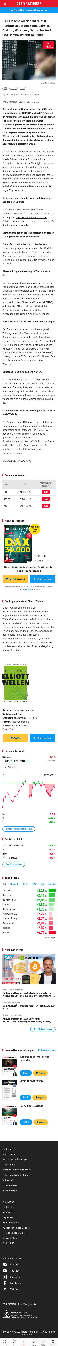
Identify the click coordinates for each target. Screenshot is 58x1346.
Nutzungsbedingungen (15, 1159)
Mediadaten (8, 1148)
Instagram (15, 1276)
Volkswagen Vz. (9, 913)
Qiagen (5, 932)
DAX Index (7, 757)
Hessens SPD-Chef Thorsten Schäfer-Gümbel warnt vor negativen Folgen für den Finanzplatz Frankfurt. (28, 221)
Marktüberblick (10, 1222)
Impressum (8, 1153)
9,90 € (25, 1097)
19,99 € (25, 1072)
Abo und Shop (9, 1238)
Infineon (6, 927)
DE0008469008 (20, 760)
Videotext (7, 1180)
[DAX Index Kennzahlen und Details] (29, 794)
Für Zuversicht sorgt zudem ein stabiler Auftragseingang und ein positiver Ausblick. (26, 309)
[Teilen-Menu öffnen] (43, 1342)
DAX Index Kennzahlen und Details (19, 828)
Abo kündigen (9, 1190)
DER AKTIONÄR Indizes (14, 1232)
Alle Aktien (8, 1201)
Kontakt (14, 1264)
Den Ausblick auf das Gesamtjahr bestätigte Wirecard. (28, 360)
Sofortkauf (21, 579)
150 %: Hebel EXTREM (31, 1105)
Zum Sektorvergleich (14, 864)
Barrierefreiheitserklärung (16, 1169)
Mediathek (8, 1206)
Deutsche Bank (9, 909)
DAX (5, 88)
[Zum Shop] (14, 1342)
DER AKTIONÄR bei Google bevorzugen (20, 102)
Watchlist (11, 767)
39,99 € (26, 1122)
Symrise (6, 904)
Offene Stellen (10, 1185)
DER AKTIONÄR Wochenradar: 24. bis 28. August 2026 (28, 1007)
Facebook (15, 1282)
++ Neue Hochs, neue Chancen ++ (29, 10)
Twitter (14, 1289)
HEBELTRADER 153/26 (31, 1081)
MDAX (22, 88)
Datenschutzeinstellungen (16, 1174)
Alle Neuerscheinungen (47, 1050)
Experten (7, 1217)
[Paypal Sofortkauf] (15, 738)
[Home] (34, 1342)
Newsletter (8, 1212)
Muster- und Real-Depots (16, 1227)
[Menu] (54, 3)
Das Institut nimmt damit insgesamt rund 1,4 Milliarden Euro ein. (25, 449)
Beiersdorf (7, 895)
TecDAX (13, 88)
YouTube (15, 1270)
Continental (7, 890)
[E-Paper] (24, 1342)
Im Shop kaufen (42, 579)
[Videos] (5, 1342)
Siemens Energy (10, 918)
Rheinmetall (8, 923)
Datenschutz (9, 1164)
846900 (5, 760)
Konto (29, 589)
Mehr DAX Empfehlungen (43, 1029)
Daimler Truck (9, 899)
